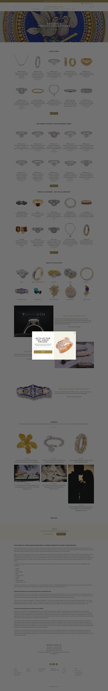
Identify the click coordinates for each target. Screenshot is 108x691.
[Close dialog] (74, 333)
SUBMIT (43, 352)
